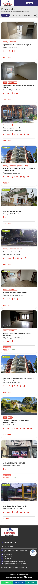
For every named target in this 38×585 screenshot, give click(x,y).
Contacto (29, 3)
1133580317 (7, 558)
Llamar (32, 582)
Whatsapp (8, 582)
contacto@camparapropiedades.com (14, 561)
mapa (34, 15)
